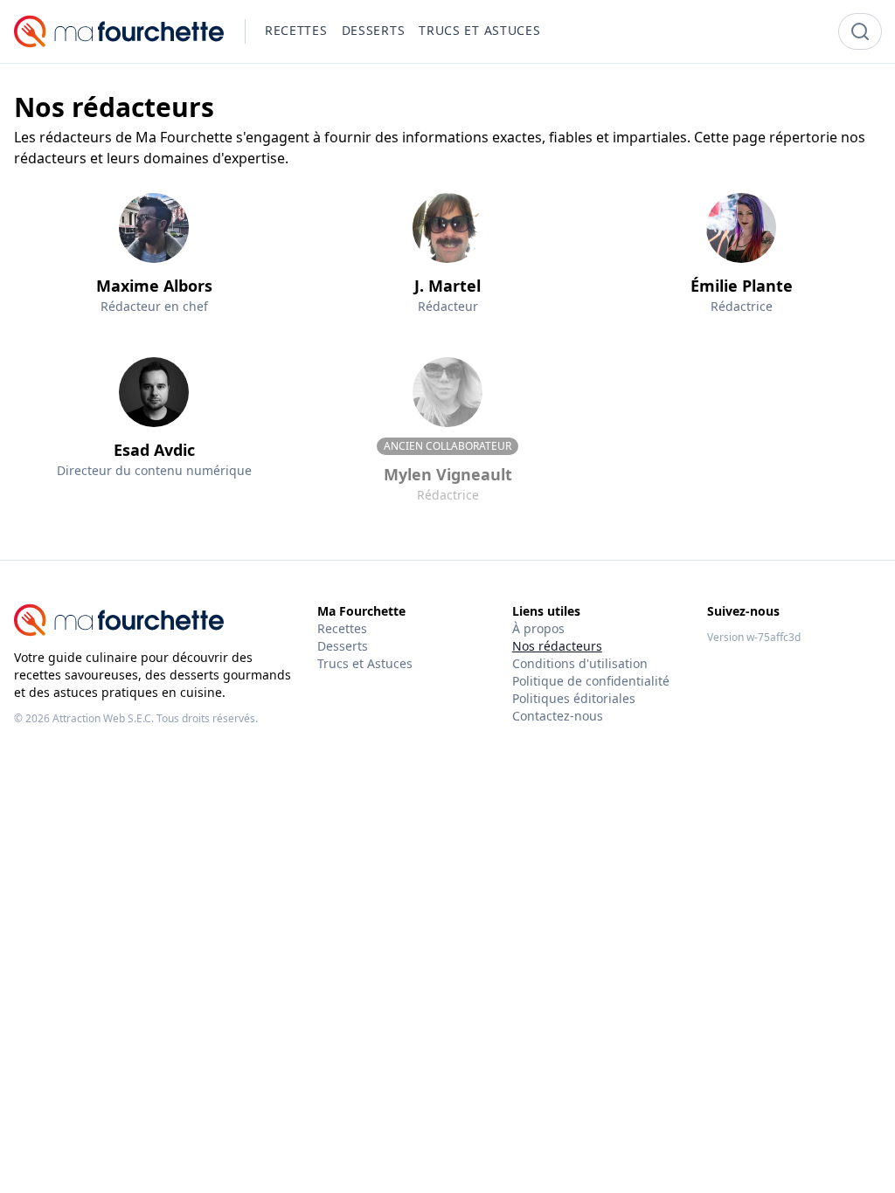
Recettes (342, 628)
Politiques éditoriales (573, 698)
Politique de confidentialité (591, 680)
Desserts (342, 646)
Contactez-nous (557, 715)
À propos (538, 628)
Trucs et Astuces (365, 663)
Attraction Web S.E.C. (103, 718)
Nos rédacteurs (557, 646)
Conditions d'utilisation (580, 663)
